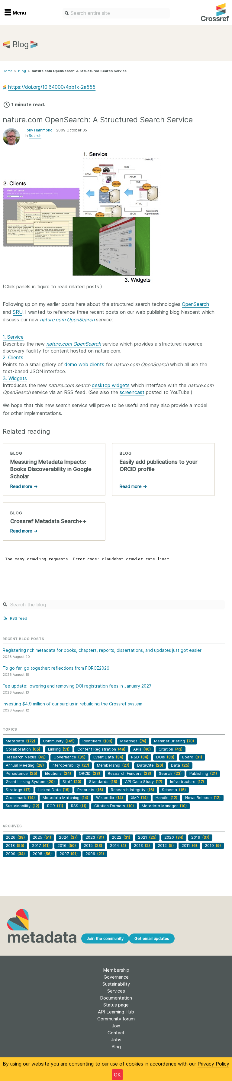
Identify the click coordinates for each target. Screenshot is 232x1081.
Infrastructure (187, 781)
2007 (69, 853)
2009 (15, 853)
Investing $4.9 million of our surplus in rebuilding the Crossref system (72, 703)
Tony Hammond (39, 130)
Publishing (203, 773)
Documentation (116, 998)
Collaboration (23, 749)
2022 (121, 837)
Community (59, 741)
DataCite (150, 765)
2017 (41, 845)
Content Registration (101, 749)
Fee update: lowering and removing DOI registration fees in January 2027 (77, 685)
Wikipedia (109, 797)
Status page (116, 1005)
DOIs (165, 757)
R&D (139, 757)
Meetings (133, 741)
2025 (42, 837)
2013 (142, 845)
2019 (200, 837)
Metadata (20, 741)
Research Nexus (26, 757)
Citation (170, 749)
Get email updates (151, 938)
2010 (213, 845)
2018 (15, 845)
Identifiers (97, 741)
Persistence (21, 773)
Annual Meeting (25, 765)
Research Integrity (132, 790)
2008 (42, 853)
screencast (132, 392)
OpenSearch (195, 304)
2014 (118, 845)
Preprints (90, 790)
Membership (113, 765)
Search (35, 135)
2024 (68, 837)
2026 (15, 837)
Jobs (116, 1040)
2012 (166, 845)
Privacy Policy (213, 1064)
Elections (58, 773)
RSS (78, 806)
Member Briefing (174, 741)
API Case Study (143, 781)
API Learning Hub (116, 1012)
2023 (94, 837)
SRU (17, 312)
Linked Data (53, 790)
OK (117, 1075)
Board (192, 757)
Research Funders (129, 773)
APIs (142, 749)
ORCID (89, 773)
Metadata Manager (164, 806)
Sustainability (22, 806)
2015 (93, 845)
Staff (72, 781)
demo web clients (84, 364)
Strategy (18, 790)
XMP (139, 797)
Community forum (116, 1019)
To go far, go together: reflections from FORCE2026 (56, 668)
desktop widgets (111, 385)
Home (7, 71)
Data (180, 765)
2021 (147, 837)
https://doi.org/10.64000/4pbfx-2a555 (51, 87)
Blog (22, 71)
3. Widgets (15, 378)
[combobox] (116, 13)
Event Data (108, 757)
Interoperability (70, 765)
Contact (116, 1033)
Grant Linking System (30, 781)
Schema (174, 790)
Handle (166, 797)
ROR (55, 806)
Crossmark (20, 797)
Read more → (23, 486)
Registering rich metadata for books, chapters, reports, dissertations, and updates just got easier (102, 650)
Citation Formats (114, 806)
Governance (69, 757)
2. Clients (13, 357)
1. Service (13, 337)
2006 (94, 853)
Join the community (105, 938)
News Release (203, 797)
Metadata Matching (65, 797)
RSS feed (18, 618)
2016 (66, 845)
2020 (173, 837)
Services (116, 991)
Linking (58, 749)
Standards (103, 781)
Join (116, 1026)
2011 (189, 845)
